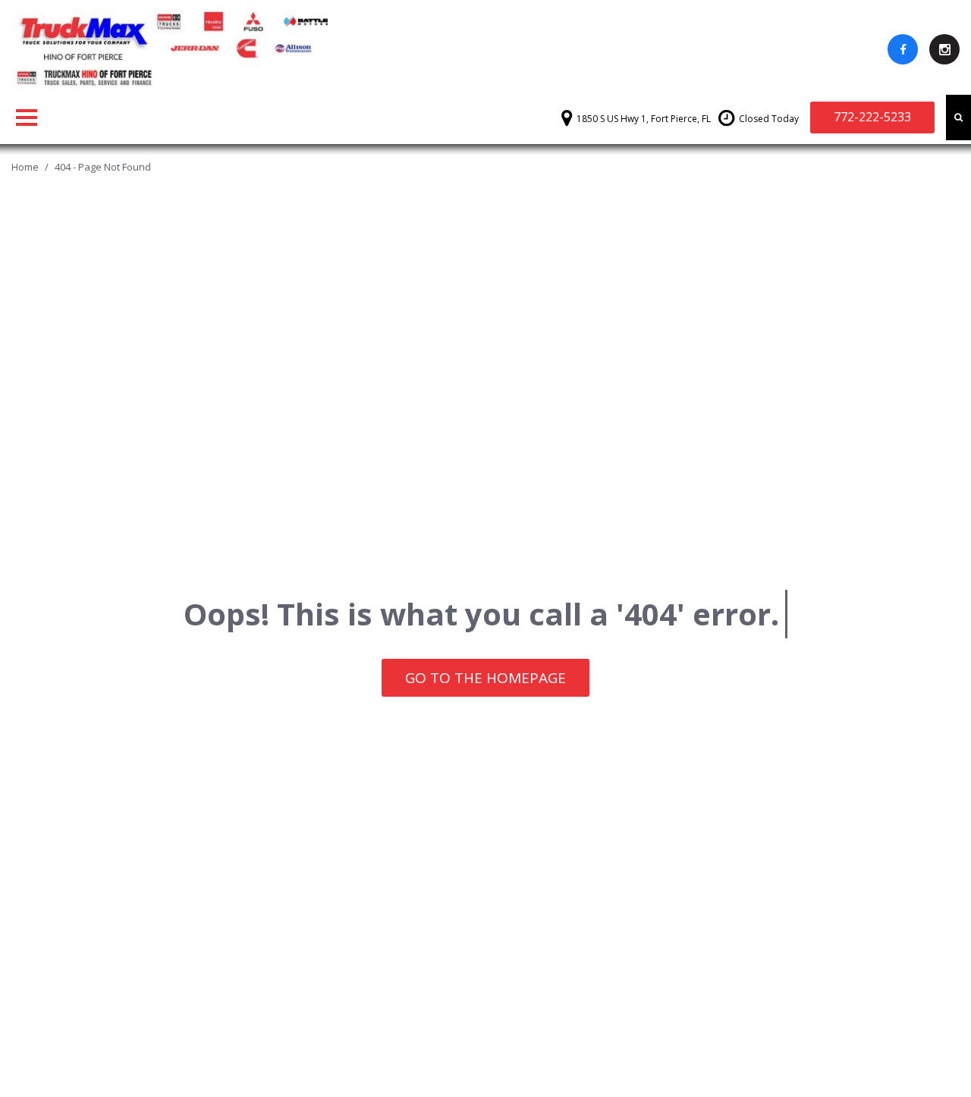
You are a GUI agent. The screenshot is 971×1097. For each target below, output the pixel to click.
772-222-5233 (872, 116)
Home (26, 167)
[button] (958, 117)
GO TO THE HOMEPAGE (485, 678)
